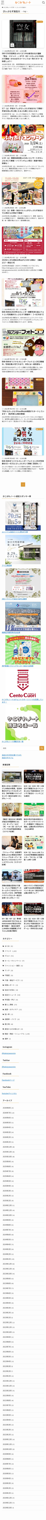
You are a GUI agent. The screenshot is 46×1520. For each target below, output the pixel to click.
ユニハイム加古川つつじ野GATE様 (15, 532)
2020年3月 (8, 1483)
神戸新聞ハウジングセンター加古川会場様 (17, 666)
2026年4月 (8, 1127)
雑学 (8, 1039)
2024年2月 (8, 1254)
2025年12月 (9, 1147)
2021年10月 (9, 1390)
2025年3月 (8, 1191)
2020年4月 (8, 1478)
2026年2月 (8, 1137)
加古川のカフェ (7, 757)
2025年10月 (9, 1156)
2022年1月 (8, 1376)
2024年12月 (9, 1205)
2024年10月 (9, 1215)
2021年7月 (8, 1405)
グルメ (9, 956)
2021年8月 (8, 1400)
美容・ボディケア (13, 1009)
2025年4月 (8, 1186)
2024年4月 (8, 1244)
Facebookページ (8, 1080)
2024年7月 (8, 1230)
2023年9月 (8, 1278)
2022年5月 (8, 1356)
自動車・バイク (12, 1019)
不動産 (9, 975)
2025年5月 (8, 1181)
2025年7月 (8, 1171)
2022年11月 (9, 1327)
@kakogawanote (9, 1053)
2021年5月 (8, 1415)
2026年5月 (8, 1122)
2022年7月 (8, 1347)
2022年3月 (8, 1366)
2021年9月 (8, 1395)
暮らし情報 (11, 1004)
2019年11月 (9, 1503)
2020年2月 (8, 1488)
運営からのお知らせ (14, 1029)
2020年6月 (8, 1468)
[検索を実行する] (41, 748)
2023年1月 (8, 1317)
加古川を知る (11, 990)
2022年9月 (8, 1337)
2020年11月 (9, 1444)
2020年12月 (9, 1439)
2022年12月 (9, 1322)
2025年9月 (8, 1161)
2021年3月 (8, 1425)
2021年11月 (9, 1386)
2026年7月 (8, 1113)
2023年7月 (8, 1288)
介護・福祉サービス (14, 980)
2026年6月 (8, 1117)
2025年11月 (9, 1152)
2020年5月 (8, 1473)
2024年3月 (8, 1249)
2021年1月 (8, 1434)
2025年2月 (8, 1195)
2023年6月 (8, 1293)
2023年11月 (9, 1269)
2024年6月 (8, 1234)
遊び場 (9, 1024)
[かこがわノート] (23, 2)
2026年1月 (8, 1142)
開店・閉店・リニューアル (17, 1034)
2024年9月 (8, 1220)
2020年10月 (9, 1449)
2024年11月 (9, 1210)
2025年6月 (8, 1176)
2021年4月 (8, 1420)
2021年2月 (8, 1429)
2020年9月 (8, 1454)
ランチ (9, 970)
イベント (11, 951)
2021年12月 (9, 1381)
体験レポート (11, 985)
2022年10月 (9, 1332)
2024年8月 (8, 1225)
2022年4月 (8, 1361)
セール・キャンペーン (14, 961)
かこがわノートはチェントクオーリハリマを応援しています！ (22, 700)
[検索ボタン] (43, 2)
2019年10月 (8, 1507)
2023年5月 (8, 1298)
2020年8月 (8, 1459)
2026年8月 (8, 1108)
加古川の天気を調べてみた (12, 755)
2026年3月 (8, 1132)
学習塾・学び (11, 999)
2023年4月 (8, 1303)
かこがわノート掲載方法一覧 (12, 741)
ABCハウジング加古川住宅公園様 (14, 599)
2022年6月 (8, 1351)
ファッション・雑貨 (14, 965)
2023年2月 (8, 1312)
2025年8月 (8, 1166)
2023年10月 (9, 1273)
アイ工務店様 (7, 565)
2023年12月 (9, 1264)
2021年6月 (8, 1410)
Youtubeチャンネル (9, 1093)
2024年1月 (8, 1259)
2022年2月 (8, 1371)
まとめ (9, 946)
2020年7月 (8, 1464)
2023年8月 (8, 1283)
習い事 (9, 1014)
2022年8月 (8, 1342)
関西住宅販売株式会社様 (11, 632)
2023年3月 (8, 1308)
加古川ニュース (12, 995)
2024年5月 (8, 1239)
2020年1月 (8, 1493)
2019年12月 (9, 1498)
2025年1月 (8, 1200)
